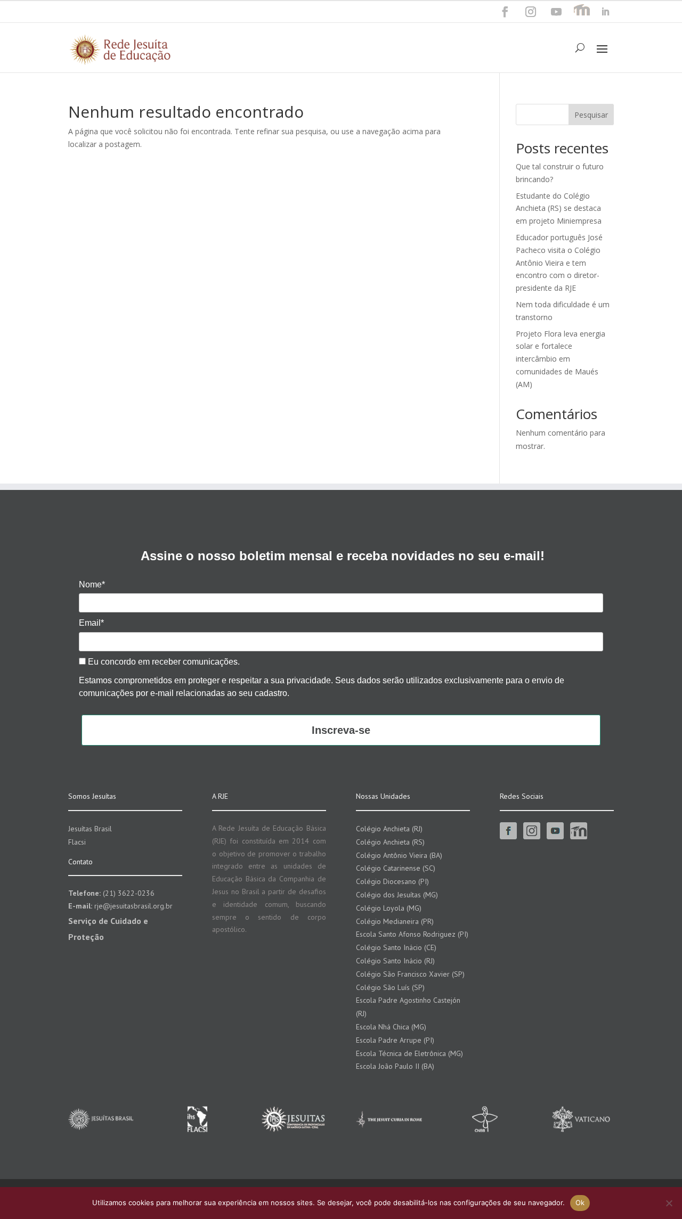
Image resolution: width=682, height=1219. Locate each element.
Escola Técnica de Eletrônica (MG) (409, 1053)
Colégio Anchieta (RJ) (389, 828)
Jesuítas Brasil (90, 828)
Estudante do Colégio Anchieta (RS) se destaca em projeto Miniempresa (559, 208)
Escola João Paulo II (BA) (395, 1066)
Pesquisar (591, 115)
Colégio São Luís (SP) (390, 987)
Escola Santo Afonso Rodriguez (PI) (412, 934)
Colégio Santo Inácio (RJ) (395, 961)
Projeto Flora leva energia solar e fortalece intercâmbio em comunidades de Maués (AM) (560, 359)
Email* (91, 622)
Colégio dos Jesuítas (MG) (397, 894)
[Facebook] (505, 11)
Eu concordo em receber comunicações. (163, 661)
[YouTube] (556, 11)
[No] (668, 1203)
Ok (580, 1202)
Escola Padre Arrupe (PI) (395, 1040)
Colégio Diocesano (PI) (392, 881)
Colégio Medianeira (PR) (395, 921)
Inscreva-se (341, 730)
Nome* (92, 584)
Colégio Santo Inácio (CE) (396, 947)
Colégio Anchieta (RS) (390, 842)
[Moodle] (581, 11)
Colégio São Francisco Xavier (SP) (410, 974)
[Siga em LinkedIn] (605, 11)
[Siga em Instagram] (530, 11)
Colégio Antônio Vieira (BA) (399, 855)
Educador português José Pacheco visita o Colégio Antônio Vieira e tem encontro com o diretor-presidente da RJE (559, 262)
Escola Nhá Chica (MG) (391, 1027)
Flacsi (77, 842)
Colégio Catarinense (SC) (395, 868)
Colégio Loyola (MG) (388, 908)
